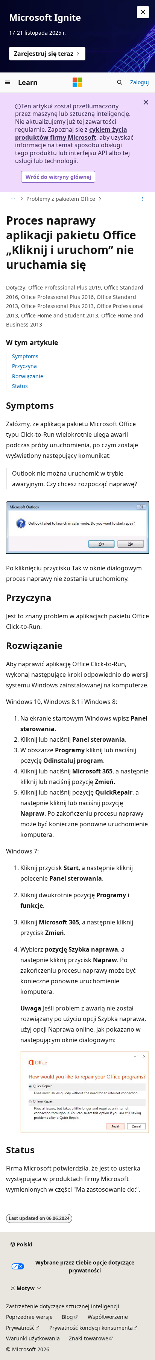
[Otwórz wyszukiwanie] (119, 82)
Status (20, 386)
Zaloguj (139, 82)
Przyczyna (24, 366)
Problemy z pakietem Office (60, 198)
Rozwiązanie (27, 376)
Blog (67, 1316)
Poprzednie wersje (29, 1316)
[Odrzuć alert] (143, 12)
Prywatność (20, 1327)
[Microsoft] (77, 82)
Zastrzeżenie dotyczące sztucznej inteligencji (62, 1306)
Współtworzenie (108, 1316)
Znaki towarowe (88, 1338)
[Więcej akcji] (142, 199)
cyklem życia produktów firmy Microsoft (71, 133)
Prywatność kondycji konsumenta (91, 1327)
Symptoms (25, 356)
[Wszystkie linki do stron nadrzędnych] (12, 199)
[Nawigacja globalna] (7, 82)
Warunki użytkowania (33, 1338)
